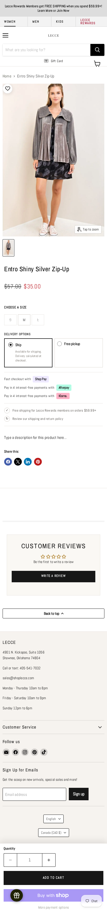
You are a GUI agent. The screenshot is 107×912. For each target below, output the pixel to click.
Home (7, 76)
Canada (51, 832)
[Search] (97, 50)
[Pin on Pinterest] (38, 462)
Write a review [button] (53, 576)
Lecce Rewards (88, 21)
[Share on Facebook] (8, 462)
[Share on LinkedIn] (28, 462)
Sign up (78, 794)
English (51, 819)
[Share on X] (18, 462)
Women (10, 21)
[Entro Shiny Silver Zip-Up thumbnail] (8, 248)
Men (35, 21)
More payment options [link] (53, 907)
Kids (60, 21)
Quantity (9, 848)
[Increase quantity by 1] (49, 860)
